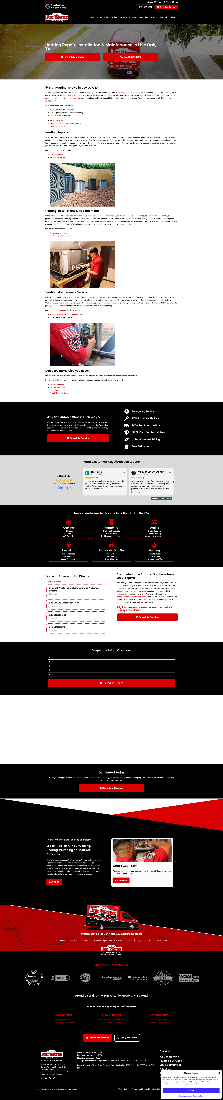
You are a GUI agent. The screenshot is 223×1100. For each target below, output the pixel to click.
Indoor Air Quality (111, 550)
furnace (161, 95)
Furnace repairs (56, 155)
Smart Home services (59, 393)
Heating (133, 17)
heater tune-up (74, 98)
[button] (218, 1073)
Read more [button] (135, 492)
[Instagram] (54, 1078)
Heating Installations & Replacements (65, 123)
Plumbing (104, 17)
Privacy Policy (198, 1096)
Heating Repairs (56, 120)
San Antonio (64, 1014)
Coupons (154, 17)
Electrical (123, 17)
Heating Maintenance (59, 126)
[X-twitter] (50, 1078)
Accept (191, 1090)
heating (90, 92)
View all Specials (53, 581)
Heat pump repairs (57, 157)
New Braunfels (111, 1014)
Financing (164, 17)
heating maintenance (57, 310)
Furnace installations (58, 233)
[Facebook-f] (42, 1078)
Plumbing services (57, 390)
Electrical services (57, 387)
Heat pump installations (60, 236)
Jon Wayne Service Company (128, 92)
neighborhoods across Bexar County (131, 597)
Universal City (159, 1014)
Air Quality (143, 17)
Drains (114, 17)
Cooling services (57, 385)
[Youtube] (46, 1078)
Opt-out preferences (185, 1096)
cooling (132, 303)
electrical (139, 303)
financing (69, 115)
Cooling (94, 17)
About (174, 17)
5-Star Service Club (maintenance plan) (66, 314)
